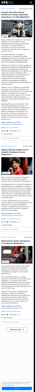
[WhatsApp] (15, 131)
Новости (4, 8)
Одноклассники (7, 124)
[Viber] (12, 131)
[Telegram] (7, 131)
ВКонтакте (19, 124)
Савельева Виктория (13, 219)
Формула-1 (12, 8)
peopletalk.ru (6, 173)
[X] (10, 131)
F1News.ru (10, 51)
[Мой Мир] (17, 131)
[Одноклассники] (5, 131)
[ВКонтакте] (2, 131)
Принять (16, 388)
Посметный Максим (12, 127)
